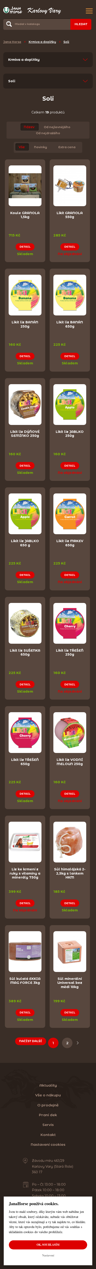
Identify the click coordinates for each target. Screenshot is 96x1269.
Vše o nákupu (48, 1095)
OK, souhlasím (48, 1245)
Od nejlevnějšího (57, 127)
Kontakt (48, 1134)
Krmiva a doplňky (42, 42)
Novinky (40, 147)
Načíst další (30, 1041)
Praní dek (48, 1115)
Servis (48, 1124)
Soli (66, 42)
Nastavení (48, 1255)
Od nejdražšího (48, 133)
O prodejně (48, 1105)
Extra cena (66, 147)
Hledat (81, 24)
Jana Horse (12, 42)
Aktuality (48, 1085)
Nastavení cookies (48, 1144)
